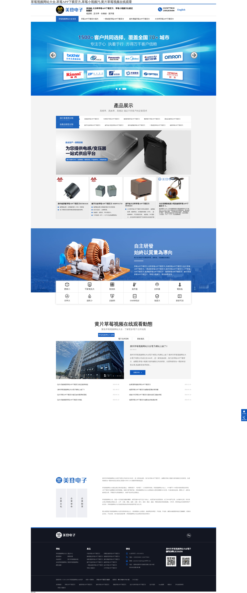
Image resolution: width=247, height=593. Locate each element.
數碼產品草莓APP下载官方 (95, 556)
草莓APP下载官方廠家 (103, 579)
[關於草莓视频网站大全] (73, 480)
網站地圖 (58, 565)
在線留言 (58, 559)
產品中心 (70, 553)
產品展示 (123, 107)
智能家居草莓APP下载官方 (112, 556)
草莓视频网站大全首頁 (67, 19)
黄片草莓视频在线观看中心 (73, 560)
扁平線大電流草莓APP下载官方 (114, 125)
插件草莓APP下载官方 (102, 584)
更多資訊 (140, 339)
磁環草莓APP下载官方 (176, 125)
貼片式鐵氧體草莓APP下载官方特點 (88, 390)
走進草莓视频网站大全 (61, 562)
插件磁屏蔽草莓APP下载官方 (136, 125)
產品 (89, 549)
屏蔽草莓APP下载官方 (119, 584)
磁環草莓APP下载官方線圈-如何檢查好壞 (160, 390)
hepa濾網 (161, 584)
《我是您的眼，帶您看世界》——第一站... (150, 347)
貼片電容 (152, 584)
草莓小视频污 (91, 568)
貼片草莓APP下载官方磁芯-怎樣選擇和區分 (88, 395)
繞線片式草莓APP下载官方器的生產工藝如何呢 (160, 385)
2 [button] (122, 89)
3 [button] (125, 89)
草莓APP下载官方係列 (89, 19)
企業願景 (82, 502)
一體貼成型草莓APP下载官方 (95, 565)
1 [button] (118, 89)
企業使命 (72, 502)
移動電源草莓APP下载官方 (95, 559)
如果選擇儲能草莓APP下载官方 (160, 400)
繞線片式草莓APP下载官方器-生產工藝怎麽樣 (160, 395)
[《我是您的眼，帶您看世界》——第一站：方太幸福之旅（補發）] (90, 360)
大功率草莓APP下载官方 (164, 19)
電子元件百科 (123, 339)
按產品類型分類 (66, 125)
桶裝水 (170, 584)
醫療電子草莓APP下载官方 (152, 119)
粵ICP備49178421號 (123, 579)
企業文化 (61, 502)
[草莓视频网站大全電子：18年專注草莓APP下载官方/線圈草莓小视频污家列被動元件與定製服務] (123, 59)
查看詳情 (136, 366)
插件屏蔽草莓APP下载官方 (139, 19)
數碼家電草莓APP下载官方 (132, 119)
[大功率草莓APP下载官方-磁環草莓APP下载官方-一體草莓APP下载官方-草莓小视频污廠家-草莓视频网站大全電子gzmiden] (69, 9)
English (181, 9)
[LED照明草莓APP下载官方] (123, 152)
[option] (123, 59)
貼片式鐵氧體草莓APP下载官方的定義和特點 (88, 400)
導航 (58, 549)
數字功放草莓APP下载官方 (92, 125)
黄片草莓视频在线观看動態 (123, 325)
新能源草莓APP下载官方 (91, 119)
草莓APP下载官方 (70, 584)
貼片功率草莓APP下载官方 (138, 584)
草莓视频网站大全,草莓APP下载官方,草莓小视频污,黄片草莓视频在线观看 (81, 2)
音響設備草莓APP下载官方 (112, 553)
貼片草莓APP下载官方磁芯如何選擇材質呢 (88, 385)
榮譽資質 (70, 556)
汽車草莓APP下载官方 (93, 553)
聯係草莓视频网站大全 (73, 562)
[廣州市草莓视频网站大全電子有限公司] (73, 535)
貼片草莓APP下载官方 (110, 565)
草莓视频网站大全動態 (106, 335)
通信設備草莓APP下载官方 (173, 119)
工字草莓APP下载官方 (110, 568)
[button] (52, 55)
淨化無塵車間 (179, 584)
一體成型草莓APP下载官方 (113, 19)
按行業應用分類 (66, 119)
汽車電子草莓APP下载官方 (111, 119)
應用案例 (58, 556)
